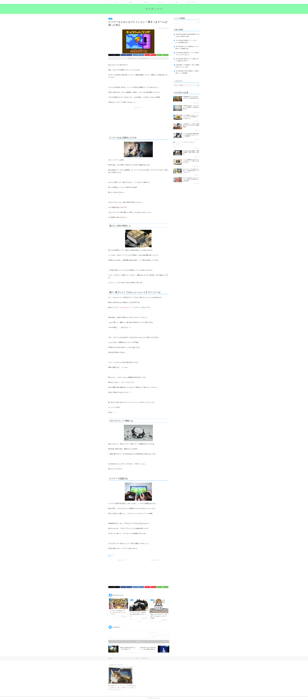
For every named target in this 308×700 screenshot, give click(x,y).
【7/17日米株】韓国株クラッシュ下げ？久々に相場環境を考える (186, 41)
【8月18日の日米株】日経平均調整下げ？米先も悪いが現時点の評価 (187, 35)
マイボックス (154, 8)
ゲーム (110, 18)
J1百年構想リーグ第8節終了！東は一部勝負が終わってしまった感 (187, 66)
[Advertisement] (138, 120)
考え (177, 2)
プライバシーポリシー (192, 2)
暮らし (131, 2)
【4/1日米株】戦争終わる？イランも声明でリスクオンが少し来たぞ (187, 53)
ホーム (116, 2)
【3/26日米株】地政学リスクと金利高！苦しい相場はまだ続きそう (187, 59)
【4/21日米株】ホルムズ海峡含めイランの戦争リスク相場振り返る (187, 47)
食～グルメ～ (161, 2)
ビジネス (146, 2)
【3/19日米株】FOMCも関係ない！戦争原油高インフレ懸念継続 (187, 72)
